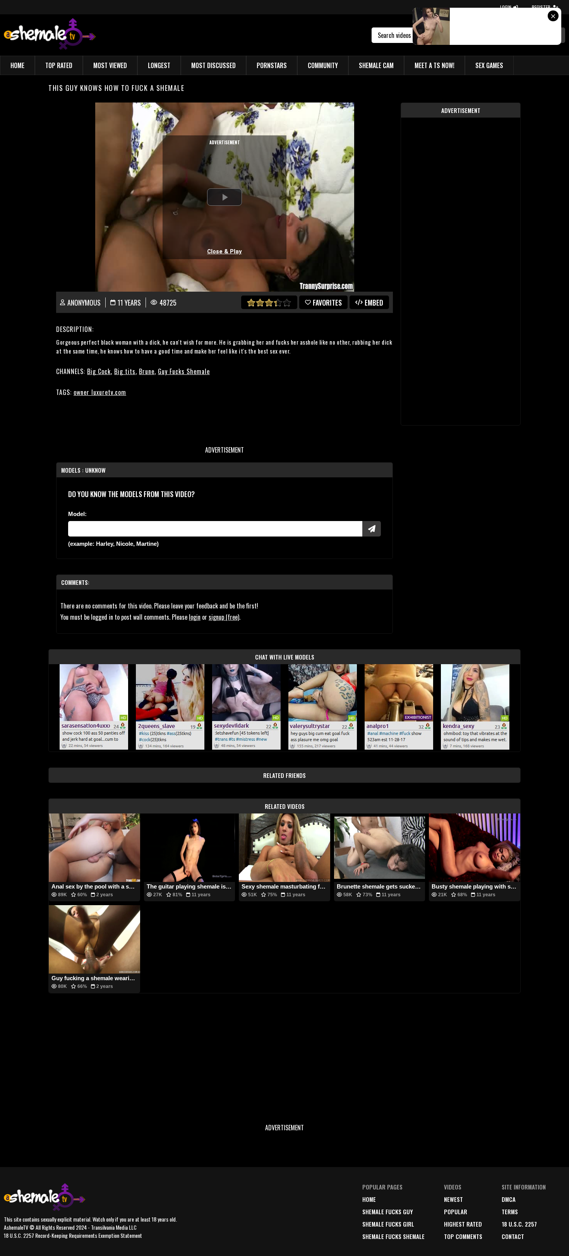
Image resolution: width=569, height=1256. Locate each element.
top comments (463, 1236)
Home (17, 65)
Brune (146, 371)
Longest (159, 65)
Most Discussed (213, 65)
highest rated (463, 1224)
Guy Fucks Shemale (184, 371)
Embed (374, 302)
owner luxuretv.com (100, 392)
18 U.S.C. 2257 (519, 1224)
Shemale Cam (376, 65)
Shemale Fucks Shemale (393, 1236)
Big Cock (99, 371)
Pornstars (272, 65)
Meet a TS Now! (434, 65)
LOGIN (505, 7)
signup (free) (224, 617)
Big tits (124, 371)
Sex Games (489, 65)
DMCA (509, 1199)
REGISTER (541, 7)
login (195, 617)
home (369, 1199)
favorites (327, 302)
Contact (513, 1236)
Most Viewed (110, 65)
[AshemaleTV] (50, 35)
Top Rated (58, 65)
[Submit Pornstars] (371, 529)
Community (323, 65)
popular (455, 1211)
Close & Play (224, 251)
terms (510, 1211)
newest (453, 1199)
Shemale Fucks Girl (388, 1224)
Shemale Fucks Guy (387, 1211)
